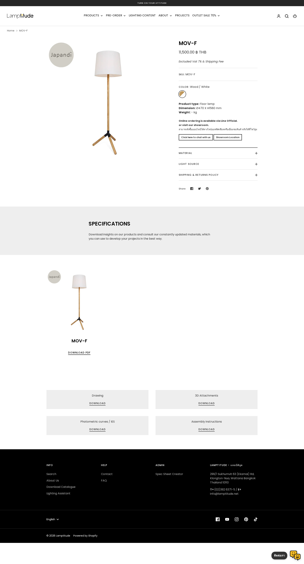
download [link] (97, 403)
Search (51, 474)
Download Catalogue (60, 487)
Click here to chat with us (195, 137)
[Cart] (295, 16)
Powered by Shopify (85, 535)
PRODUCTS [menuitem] (91, 15)
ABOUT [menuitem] (163, 15)
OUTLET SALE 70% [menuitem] (204, 15)
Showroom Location (227, 137)
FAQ (104, 481)
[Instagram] (236, 519)
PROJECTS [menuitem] (182, 15)
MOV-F (23, 30)
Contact (107, 474)
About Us (52, 481)
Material (185, 153)
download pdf (79, 352)
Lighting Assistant (58, 493)
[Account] (279, 16)
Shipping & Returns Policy (198, 175)
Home (10, 30)
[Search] (287, 16)
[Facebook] (217, 519)
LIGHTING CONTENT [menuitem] (142, 15)
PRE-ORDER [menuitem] (114, 15)
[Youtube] (227, 519)
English (50, 519)
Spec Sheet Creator (169, 474)
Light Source (189, 164)
